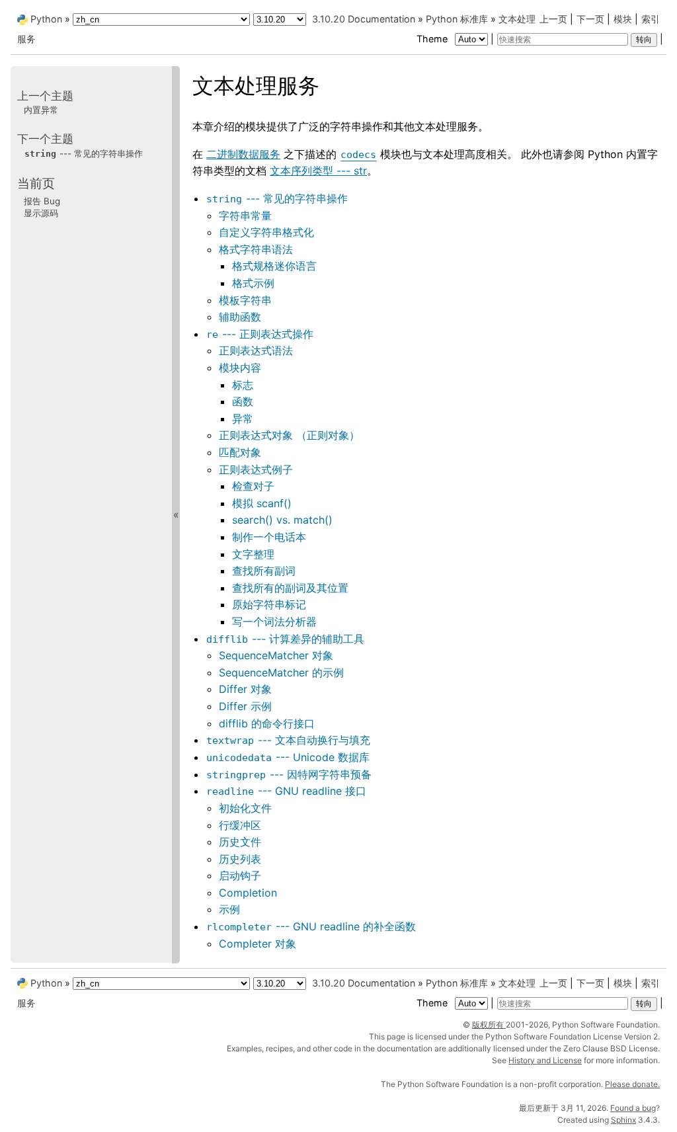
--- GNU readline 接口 (286, 790)
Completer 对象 (257, 943)
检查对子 (253, 486)
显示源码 (41, 213)
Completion (248, 892)
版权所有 (489, 1025)
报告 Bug (42, 201)
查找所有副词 (264, 570)
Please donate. (632, 1084)
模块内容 (240, 367)
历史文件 (240, 841)
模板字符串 (245, 300)
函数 (242, 401)
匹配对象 (240, 452)
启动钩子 (240, 875)
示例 (229, 909)
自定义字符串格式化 (266, 232)
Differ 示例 (245, 706)
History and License (545, 1060)
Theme (433, 38)
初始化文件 (245, 808)
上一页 (553, 18)
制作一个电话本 (269, 537)
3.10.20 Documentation (363, 18)
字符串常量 (245, 215)
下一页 (590, 18)
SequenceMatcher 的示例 (281, 672)
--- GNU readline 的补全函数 (311, 926)
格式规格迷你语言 (274, 265)
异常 (242, 418)
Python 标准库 (457, 18)
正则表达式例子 (256, 469)
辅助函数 (240, 316)
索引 (650, 18)
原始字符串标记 (269, 604)
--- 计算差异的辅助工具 (285, 638)
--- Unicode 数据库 (288, 757)
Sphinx (623, 1120)
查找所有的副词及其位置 (290, 587)
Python (46, 18)
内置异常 (41, 109)
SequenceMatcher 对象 (276, 655)
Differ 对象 (245, 689)
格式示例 (253, 283)
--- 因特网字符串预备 (289, 774)
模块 (623, 18)
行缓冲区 (240, 825)
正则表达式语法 (256, 350)
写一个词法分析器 (274, 621)
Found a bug (633, 1108)
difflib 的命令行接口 (267, 723)
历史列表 (240, 859)
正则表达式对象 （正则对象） (289, 435)
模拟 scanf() (262, 503)
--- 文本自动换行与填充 (288, 740)
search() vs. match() (282, 519)
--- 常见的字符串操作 (277, 198)
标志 (242, 384)
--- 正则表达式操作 (259, 334)
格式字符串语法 (256, 249)
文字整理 (253, 554)
